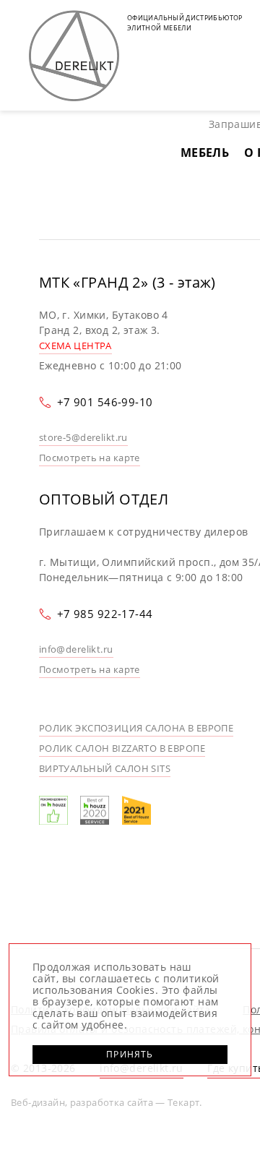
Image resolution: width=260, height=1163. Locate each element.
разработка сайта (111, 1102)
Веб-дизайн (38, 1102)
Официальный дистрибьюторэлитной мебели (185, 23)
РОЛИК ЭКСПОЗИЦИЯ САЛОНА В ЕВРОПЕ (136, 727)
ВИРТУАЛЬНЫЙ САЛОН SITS (104, 768)
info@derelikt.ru (76, 649)
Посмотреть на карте (89, 457)
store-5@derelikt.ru (83, 437)
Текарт (183, 1102)
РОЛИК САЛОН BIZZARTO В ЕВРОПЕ (122, 748)
